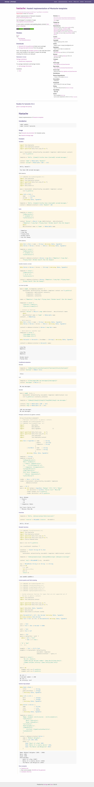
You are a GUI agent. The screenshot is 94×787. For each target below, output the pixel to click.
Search (55, 1)
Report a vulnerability (43, 12)
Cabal (51, 784)
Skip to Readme (21, 26)
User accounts (88, 1)
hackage (45, 784)
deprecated (21, 12)
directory (56, 30)
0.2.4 (57, 19)
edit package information (25, 66)
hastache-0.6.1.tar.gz (24, 46)
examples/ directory (26, 772)
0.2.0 (71, 17)
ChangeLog (56, 24)
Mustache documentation (28, 133)
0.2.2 (55, 19)
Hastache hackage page (27, 135)
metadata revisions (33, 50)
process (71, 31)
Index (18, 35)
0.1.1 (55, 17)
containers (64, 29)
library (25, 12)
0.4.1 (66, 19)
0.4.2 (69, 19)
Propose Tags (35, 12)
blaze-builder (68, 27)
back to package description (24, 106)
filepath (63, 30)
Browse (70, 1)
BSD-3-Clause (57, 38)
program (28, 12)
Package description (24, 48)
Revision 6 (56, 56)
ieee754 (55, 31)
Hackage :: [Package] (10, 1)
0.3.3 (63, 19)
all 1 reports (74, 96)
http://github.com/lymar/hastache (25, 22)
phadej (64, 56)
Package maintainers (21, 59)
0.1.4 (63, 17)
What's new (76, 1)
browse (31, 46)
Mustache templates (38, 117)
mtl (61, 31)
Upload (81, 1)
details (55, 34)
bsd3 (18, 12)
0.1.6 (69, 17)
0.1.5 (66, 17)
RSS (59, 16)
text (31, 12)
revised (31, 48)
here (48, 24)
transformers (69, 33)
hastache (20, 8)
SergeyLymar (29, 61)
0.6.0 (20, 71)
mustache (30, 13)
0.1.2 (57, 17)
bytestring (56, 29)
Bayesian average (69, 87)
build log (63, 95)
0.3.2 (60, 19)
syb (54, 33)
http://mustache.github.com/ (24, 17)
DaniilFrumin (22, 61)
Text (55, 60)
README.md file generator (39, 770)
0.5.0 (71, 19)
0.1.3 (60, 17)
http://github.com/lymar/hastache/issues (63, 67)
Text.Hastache (21, 38)
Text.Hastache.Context (25, 40)
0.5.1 (74, 19)
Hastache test (24, 768)
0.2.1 (74, 17)
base (55, 27)
